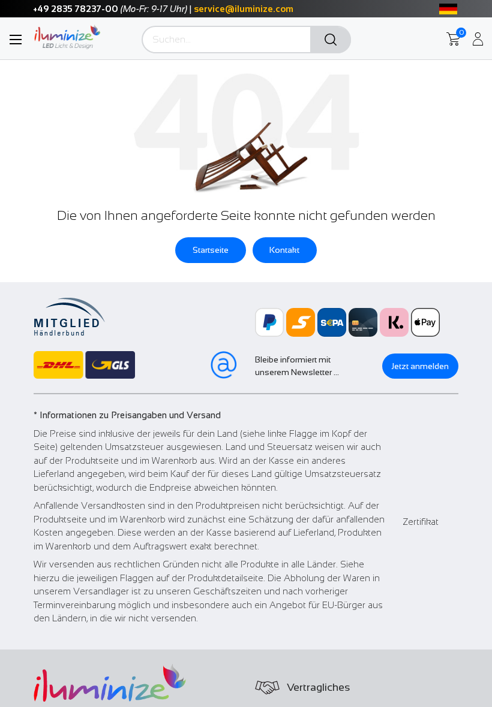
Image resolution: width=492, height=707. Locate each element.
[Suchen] (330, 40)
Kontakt (284, 250)
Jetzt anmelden (420, 366)
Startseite (211, 250)
